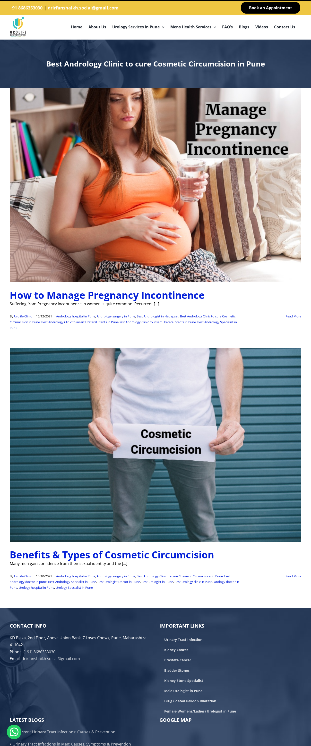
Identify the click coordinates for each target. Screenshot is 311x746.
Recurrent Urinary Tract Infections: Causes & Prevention (64, 732)
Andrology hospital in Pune (75, 316)
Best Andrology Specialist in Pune (72, 582)
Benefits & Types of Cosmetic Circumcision (112, 554)
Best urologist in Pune (157, 582)
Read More (293, 316)
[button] (14, 732)
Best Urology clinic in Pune (193, 582)
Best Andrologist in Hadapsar (158, 316)
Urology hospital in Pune (36, 587)
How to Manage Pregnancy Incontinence (107, 295)
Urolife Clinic (23, 316)
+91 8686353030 (26, 8)
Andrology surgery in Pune (116, 316)
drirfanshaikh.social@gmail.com (83, 8)
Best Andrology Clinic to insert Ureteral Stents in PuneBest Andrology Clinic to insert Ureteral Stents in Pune (118, 322)
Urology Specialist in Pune (74, 587)
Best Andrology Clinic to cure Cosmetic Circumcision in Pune (180, 576)
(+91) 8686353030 (39, 652)
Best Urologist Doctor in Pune (118, 582)
